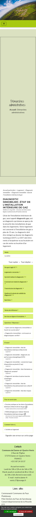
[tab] (18, 252)
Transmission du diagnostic (13, 288)
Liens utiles (18, 488)
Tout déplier (27, 262)
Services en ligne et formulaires (14, 316)
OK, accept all (11, 511)
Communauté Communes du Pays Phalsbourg (15, 494)
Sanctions (7, 300)
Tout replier (14, 262)
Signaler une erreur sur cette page (19, 435)
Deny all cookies (26, 511)
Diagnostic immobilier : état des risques (18, 391)
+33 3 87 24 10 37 (18, 461)
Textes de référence (10, 310)
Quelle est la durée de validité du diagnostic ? (15, 294)
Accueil (13, 110)
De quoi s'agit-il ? (10, 267)
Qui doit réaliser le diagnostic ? (14, 277)
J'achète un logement (12, 429)
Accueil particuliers (9, 190)
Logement (20, 190)
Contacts (18, 446)
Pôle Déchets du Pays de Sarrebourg (16, 499)
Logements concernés (11, 272)
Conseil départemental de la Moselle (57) (16, 503)
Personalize (18, 514)
